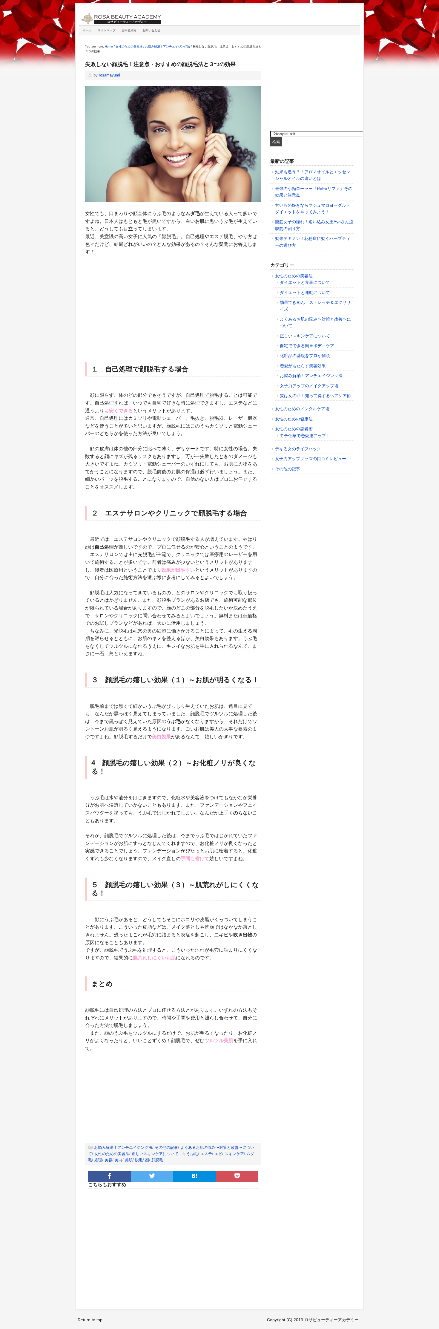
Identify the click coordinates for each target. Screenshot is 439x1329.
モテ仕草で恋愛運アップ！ (305, 435)
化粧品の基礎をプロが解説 (305, 355)
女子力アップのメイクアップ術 (309, 385)
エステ (206, 1154)
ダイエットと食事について (305, 282)
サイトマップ (107, 30)
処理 (98, 1160)
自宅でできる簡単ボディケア (307, 345)
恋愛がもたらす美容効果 (303, 365)
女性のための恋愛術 (294, 428)
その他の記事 (166, 1147)
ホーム (87, 30)
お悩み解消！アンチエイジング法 (123, 1147)
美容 (108, 1160)
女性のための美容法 (111, 1154)
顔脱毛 (157, 1160)
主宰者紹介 (129, 30)
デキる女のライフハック (298, 448)
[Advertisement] (173, 305)
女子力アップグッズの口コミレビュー (310, 458)
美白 (118, 1160)
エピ (218, 1154)
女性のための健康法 (294, 419)
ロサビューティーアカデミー (146, 16)
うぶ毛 (192, 1154)
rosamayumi (109, 75)
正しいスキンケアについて (155, 1154)
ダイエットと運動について (305, 292)
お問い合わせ (151, 30)
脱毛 (139, 1160)
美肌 (129, 1160)
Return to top (90, 1319)
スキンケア (234, 1154)
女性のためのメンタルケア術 (302, 408)
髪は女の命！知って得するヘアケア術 (315, 395)
